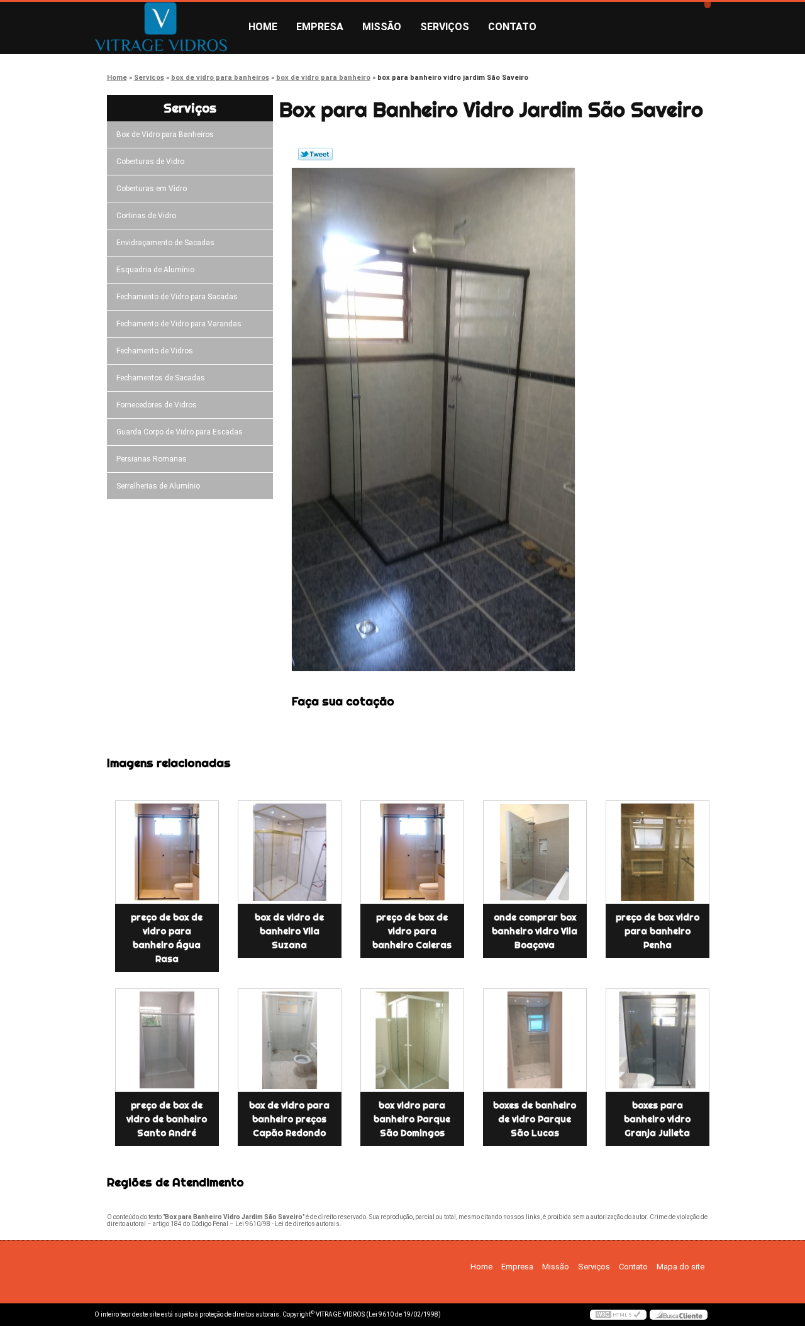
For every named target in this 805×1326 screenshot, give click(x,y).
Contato (512, 27)
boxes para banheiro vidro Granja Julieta (657, 1119)
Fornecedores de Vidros (156, 405)
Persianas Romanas (151, 459)
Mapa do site (680, 1266)
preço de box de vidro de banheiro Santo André (166, 1119)
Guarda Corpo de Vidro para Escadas (179, 432)
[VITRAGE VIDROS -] (166, 27)
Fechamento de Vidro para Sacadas (177, 296)
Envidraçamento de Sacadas (165, 242)
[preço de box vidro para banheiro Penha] (657, 852)
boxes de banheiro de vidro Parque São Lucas (534, 1119)
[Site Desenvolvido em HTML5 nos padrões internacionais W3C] (618, 1315)
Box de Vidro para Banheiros (165, 134)
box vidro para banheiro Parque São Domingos (412, 1119)
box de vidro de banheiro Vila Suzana (289, 931)
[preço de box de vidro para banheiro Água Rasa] (167, 852)
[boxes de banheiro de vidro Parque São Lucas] (535, 1040)
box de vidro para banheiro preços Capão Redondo (289, 1119)
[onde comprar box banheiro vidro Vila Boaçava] (535, 852)
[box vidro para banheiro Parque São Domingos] (412, 1040)
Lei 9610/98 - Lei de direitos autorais (287, 1223)
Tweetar (315, 154)
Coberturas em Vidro (151, 188)
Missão (381, 27)
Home (262, 27)
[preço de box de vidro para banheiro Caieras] (412, 852)
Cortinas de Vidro (146, 215)
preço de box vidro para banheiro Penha (657, 931)
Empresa (319, 27)
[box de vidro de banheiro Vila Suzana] (289, 852)
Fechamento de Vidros (154, 350)
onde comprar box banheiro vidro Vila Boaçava (534, 931)
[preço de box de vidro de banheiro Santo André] (167, 1040)
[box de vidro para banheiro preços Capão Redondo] (289, 1040)
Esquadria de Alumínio (155, 269)
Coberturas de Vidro (150, 161)
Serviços (444, 27)
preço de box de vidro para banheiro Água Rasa (167, 938)
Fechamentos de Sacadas (160, 377)
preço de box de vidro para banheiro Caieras (412, 931)
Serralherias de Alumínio (158, 486)
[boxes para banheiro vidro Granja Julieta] (657, 1040)
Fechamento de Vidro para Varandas (179, 323)
